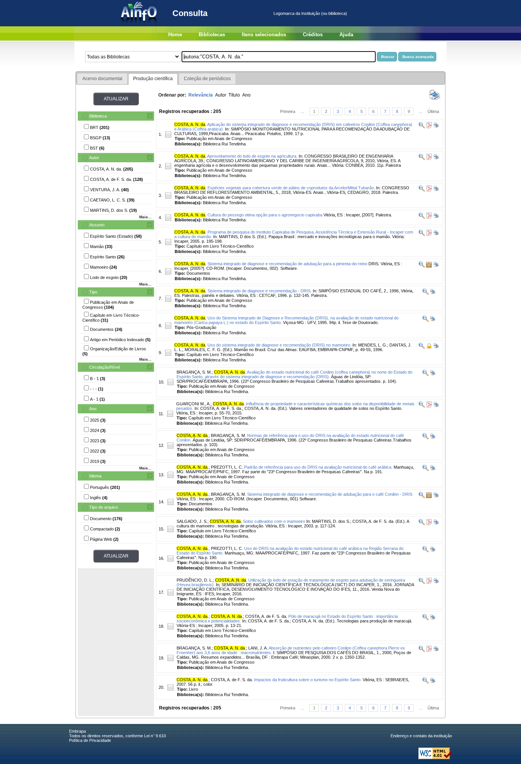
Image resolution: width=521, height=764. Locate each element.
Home (175, 34)
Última (433, 111)
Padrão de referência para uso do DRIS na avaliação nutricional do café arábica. (318, 467)
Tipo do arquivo (103, 507)
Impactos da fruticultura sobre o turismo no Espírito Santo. (308, 679)
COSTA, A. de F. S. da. (266, 616)
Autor (94, 157)
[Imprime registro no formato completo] (435, 126)
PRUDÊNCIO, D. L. (195, 580)
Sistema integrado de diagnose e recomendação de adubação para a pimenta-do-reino (287, 263)
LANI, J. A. (258, 648)
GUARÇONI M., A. (193, 403)
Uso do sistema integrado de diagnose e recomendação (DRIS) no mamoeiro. (279, 345)
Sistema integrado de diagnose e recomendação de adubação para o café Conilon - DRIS (329, 494)
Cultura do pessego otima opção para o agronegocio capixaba (264, 215)
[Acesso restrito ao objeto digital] (428, 347)
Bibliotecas (212, 34)
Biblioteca (98, 116)
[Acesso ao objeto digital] (428, 126)
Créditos (313, 34)
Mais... (145, 217)
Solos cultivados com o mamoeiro (274, 521)
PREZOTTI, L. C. (227, 467)
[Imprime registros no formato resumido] (435, 99)
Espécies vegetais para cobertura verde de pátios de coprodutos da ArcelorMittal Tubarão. (291, 187)
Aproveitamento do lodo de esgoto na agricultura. (252, 156)
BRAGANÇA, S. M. (194, 372)
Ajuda (346, 34)
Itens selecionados (264, 34)
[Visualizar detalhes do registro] (422, 126)
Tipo (93, 292)
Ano (92, 408)
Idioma (95, 476)
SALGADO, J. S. (192, 521)
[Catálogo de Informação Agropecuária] (139, 25)
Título (234, 95)
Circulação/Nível (104, 367)
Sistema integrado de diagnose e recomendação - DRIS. (259, 291)
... (302, 111)
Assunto (97, 224)
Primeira (287, 111)
